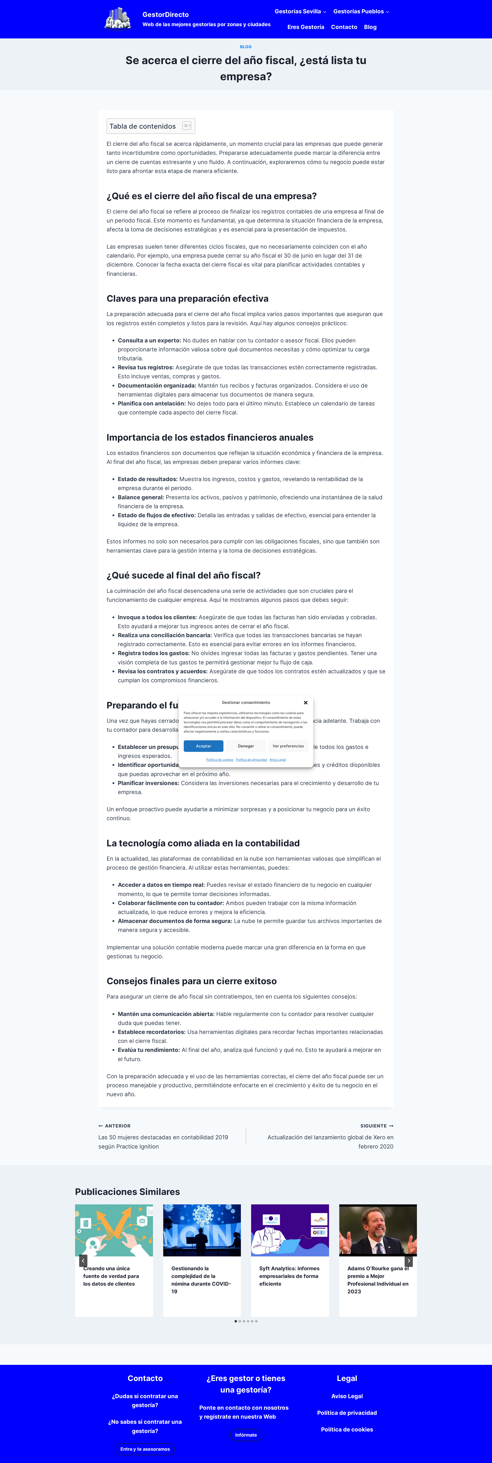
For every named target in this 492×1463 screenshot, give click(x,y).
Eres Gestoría (306, 27)
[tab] (235, 1321)
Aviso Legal (278, 759)
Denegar (246, 746)
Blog (370, 27)
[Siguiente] (409, 1261)
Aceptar (203, 746)
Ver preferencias (288, 746)
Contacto (344, 27)
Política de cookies (219, 759)
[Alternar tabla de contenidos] (184, 125)
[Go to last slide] (83, 1261)
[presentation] (114, 1230)
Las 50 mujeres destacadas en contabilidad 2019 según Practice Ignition (163, 1136)
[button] (305, 702)
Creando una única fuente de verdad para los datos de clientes (111, 1276)
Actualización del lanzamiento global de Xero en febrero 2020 (331, 1136)
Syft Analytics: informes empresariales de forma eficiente (289, 1276)
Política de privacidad (251, 759)
